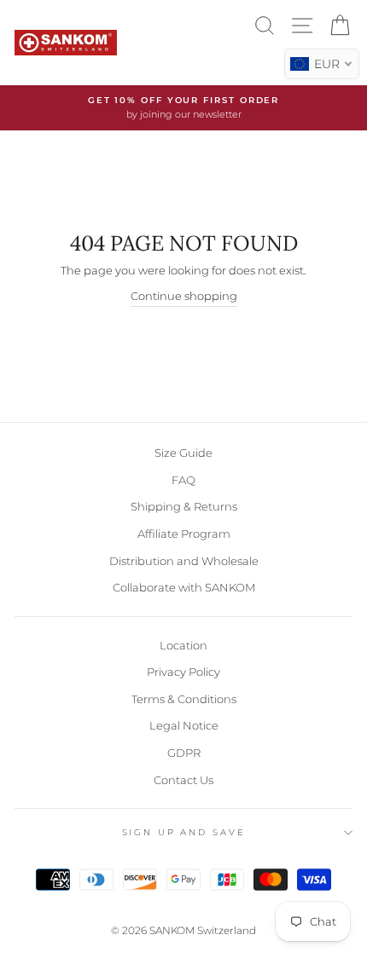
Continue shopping (184, 296)
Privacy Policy (183, 672)
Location (183, 645)
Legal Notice (183, 725)
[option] (183, 108)
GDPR (184, 753)
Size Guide (183, 453)
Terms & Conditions (183, 699)
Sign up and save (184, 832)
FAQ (183, 480)
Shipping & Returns (184, 506)
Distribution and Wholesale (184, 561)
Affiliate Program (183, 534)
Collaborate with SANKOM (184, 587)
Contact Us (183, 780)
